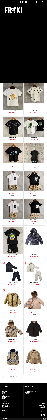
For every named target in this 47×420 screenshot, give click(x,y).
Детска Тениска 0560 (34, 137)
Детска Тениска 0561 (12, 137)
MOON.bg (44, 418)
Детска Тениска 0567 (12, 110)
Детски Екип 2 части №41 (34, 282)
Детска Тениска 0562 (34, 110)
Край (16, 376)
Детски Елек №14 (13, 367)
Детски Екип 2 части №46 (34, 191)
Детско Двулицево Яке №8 (34, 310)
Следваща (12, 376)
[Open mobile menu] (3, 2)
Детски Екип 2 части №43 (13, 254)
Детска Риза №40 (34, 367)
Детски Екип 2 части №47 (13, 191)
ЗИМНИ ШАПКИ (7, 69)
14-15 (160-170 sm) (8, 62)
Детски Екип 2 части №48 (34, 163)
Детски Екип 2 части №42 (13, 282)
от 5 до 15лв (5, 82)
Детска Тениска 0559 (12, 163)
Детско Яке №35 (12, 310)
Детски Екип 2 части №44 (34, 219)
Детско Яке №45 (34, 339)
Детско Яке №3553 (34, 254)
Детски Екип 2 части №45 (13, 219)
